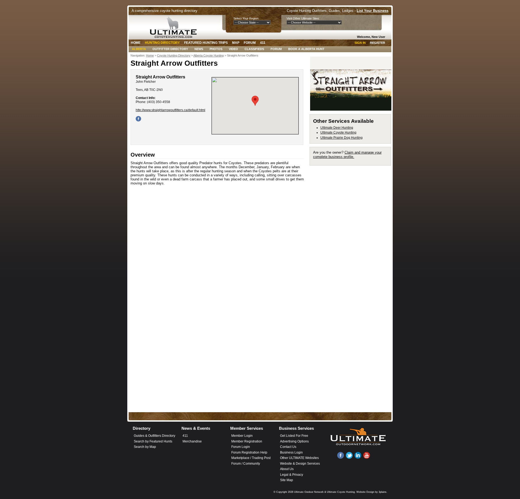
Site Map (286, 480)
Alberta (139, 49)
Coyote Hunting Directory (173, 55)
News (198, 49)
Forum (250, 43)
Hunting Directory (162, 43)
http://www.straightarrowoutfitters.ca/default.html (170, 110)
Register (377, 42)
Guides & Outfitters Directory (154, 436)
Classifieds (254, 49)
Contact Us (288, 447)
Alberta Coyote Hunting (208, 55)
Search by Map (145, 447)
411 (262, 43)
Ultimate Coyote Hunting (338, 132)
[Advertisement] (353, 250)
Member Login (242, 436)
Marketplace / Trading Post (251, 458)
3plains (382, 492)
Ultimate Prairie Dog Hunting (341, 138)
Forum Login (240, 447)
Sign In (360, 42)
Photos (216, 49)
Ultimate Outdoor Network (309, 492)
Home (136, 43)
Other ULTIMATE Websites (299, 458)
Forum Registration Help (249, 452)
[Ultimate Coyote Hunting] (175, 27)
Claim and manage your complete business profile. (347, 154)
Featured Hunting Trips (206, 43)
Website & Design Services (300, 463)
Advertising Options (294, 441)
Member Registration (246, 441)
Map (235, 43)
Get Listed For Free (294, 436)
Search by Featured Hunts (153, 441)
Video (233, 49)
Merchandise (192, 441)
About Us (287, 469)
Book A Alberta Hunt (306, 49)
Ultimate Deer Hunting (336, 128)
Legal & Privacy (291, 475)
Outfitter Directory (170, 49)
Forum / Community (245, 463)
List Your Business (372, 11)
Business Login (291, 452)
